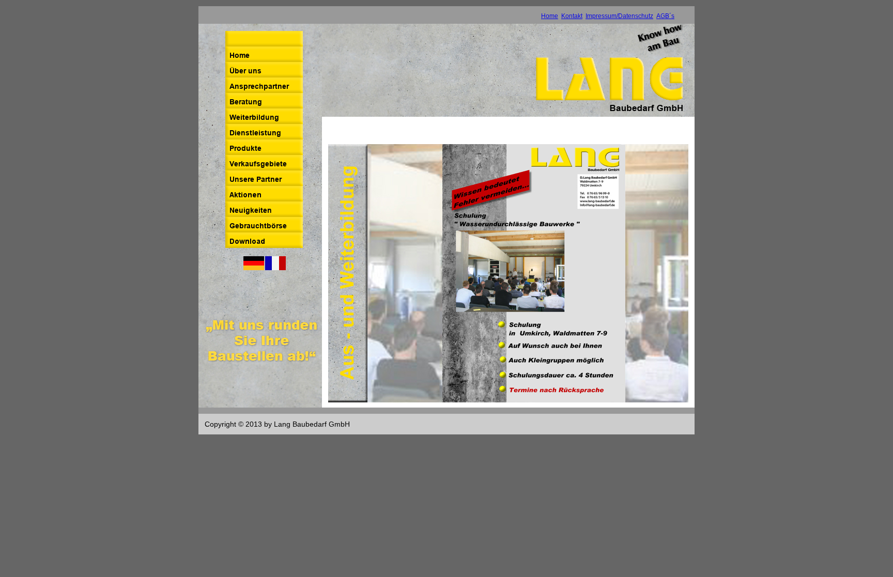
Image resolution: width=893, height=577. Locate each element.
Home (549, 16)
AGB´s (665, 16)
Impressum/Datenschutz (619, 16)
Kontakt (571, 16)
